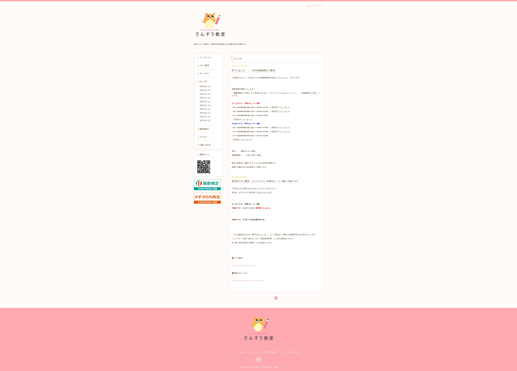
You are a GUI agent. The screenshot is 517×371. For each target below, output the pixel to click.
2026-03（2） (206, 90)
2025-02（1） (206, 94)
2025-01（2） (206, 98)
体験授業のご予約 (241, 93)
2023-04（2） (206, 120)
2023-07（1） (206, 109)
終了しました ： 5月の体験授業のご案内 (253, 70)
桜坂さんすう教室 (252, 367)
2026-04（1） (206, 86)
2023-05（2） (206, 117)
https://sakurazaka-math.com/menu (244, 265)
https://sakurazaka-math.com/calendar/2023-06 (248, 281)
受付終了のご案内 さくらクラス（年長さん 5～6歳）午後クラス (265, 181)
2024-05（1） (206, 102)
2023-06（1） (206, 113)
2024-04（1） (206, 105)
